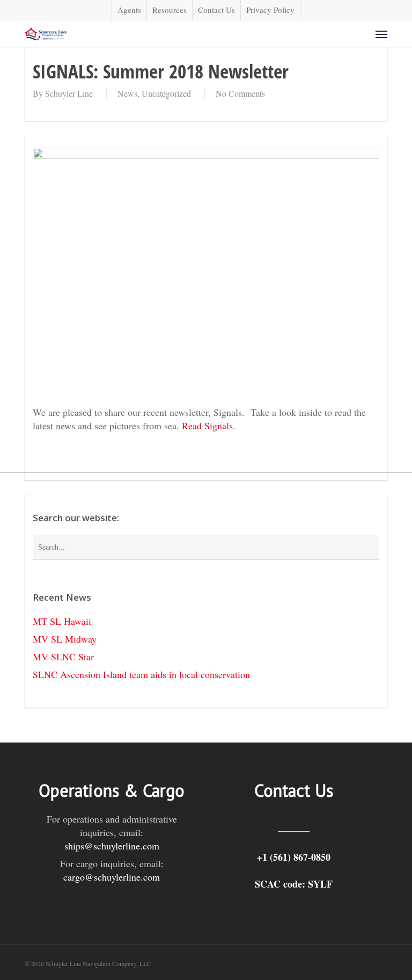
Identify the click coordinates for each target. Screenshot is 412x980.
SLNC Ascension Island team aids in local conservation (141, 674)
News (127, 93)
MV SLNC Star (63, 656)
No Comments (240, 93)
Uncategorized (166, 93)
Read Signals (207, 425)
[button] (381, 33)
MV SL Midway (65, 638)
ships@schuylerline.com (111, 845)
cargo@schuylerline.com (111, 876)
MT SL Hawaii (62, 621)
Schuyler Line (69, 93)
